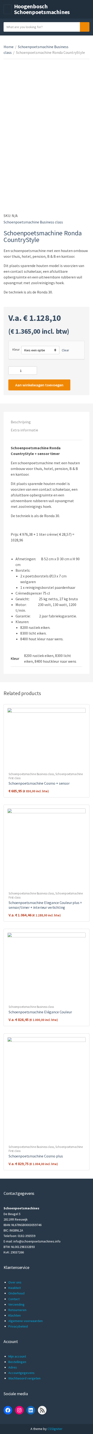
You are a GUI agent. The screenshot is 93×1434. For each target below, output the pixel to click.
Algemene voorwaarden (25, 1321)
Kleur (16, 349)
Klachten (14, 1315)
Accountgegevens (21, 1373)
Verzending (16, 1304)
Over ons (14, 1282)
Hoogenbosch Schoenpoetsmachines (42, 9)
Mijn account (17, 1356)
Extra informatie (24, 430)
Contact (14, 1299)
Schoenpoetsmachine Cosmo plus (36, 1156)
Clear (65, 350)
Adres (12, 1367)
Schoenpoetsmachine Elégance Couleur (40, 1012)
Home (9, 46)
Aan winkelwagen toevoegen (39, 385)
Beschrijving (21, 421)
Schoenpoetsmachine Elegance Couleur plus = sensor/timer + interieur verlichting (45, 905)
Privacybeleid (18, 1326)
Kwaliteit (14, 1288)
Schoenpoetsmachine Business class (33, 222)
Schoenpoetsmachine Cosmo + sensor (39, 783)
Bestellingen (17, 1362)
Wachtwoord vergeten (24, 1378)
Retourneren (17, 1310)
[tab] (46, 422)
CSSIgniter (54, 1429)
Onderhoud (16, 1293)
